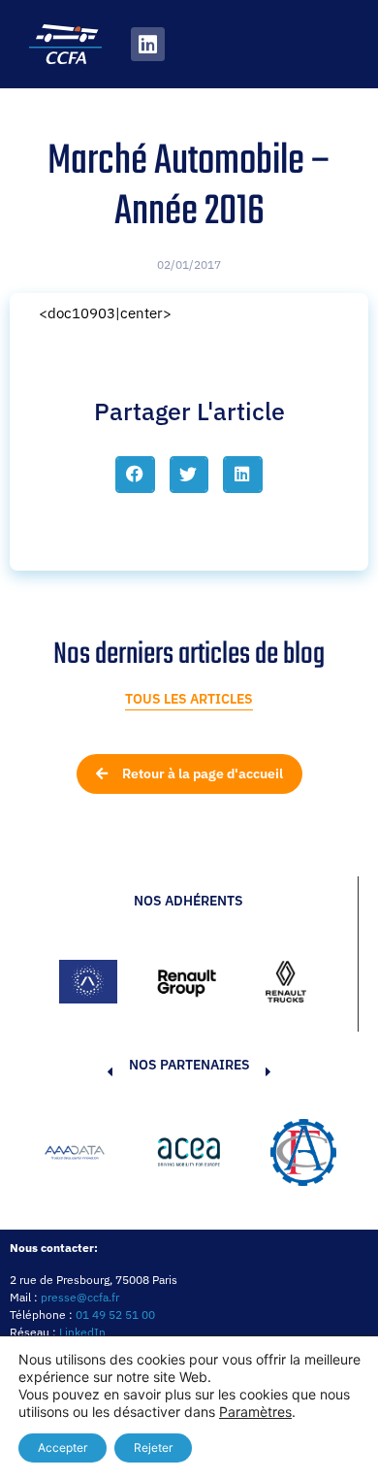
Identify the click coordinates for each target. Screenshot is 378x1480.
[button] (135, 474)
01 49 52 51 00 (115, 1314)
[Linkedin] (148, 44)
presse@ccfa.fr (80, 1297)
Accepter (62, 1447)
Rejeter (153, 1447)
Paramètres (255, 1411)
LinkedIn (82, 1332)
